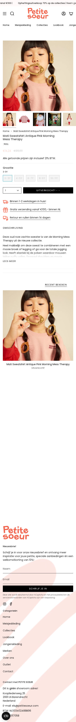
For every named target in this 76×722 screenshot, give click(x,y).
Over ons (8, 658)
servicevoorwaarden (12, 597)
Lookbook (8, 637)
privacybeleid (57, 594)
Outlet (7, 664)
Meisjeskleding (11, 623)
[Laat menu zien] (4, 13)
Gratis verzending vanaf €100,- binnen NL (35, 209)
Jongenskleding (12, 644)
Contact (8, 671)
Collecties (9, 630)
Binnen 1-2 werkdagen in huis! (28, 201)
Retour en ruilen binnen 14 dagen (30, 217)
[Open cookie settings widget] (6, 716)
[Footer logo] (16, 533)
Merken (7, 651)
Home (6, 131)
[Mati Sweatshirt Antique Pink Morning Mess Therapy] (38, 325)
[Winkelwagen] (71, 13)
